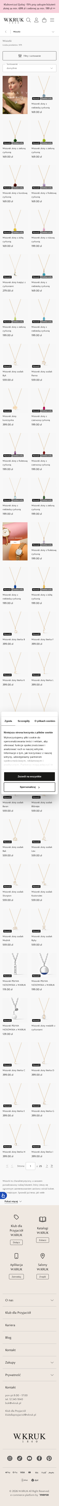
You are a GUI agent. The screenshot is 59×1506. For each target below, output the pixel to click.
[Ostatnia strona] (52, 1166)
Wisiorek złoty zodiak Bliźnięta (41, 804)
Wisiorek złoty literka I (42, 1151)
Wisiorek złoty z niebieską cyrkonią (40, 105)
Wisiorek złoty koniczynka (9, 418)
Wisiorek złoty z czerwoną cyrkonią (40, 418)
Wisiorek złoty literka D (42, 1070)
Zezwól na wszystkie (29, 776)
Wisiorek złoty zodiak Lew (41, 849)
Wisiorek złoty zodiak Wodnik (13, 938)
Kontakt (10, 1350)
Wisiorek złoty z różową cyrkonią (43, 239)
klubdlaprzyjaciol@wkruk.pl (20, 1414)
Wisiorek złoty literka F (42, 639)
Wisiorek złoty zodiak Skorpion (13, 893)
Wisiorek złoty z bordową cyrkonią (15, 195)
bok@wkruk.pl (13, 1403)
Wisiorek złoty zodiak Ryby (41, 938)
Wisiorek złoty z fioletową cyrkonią (43, 195)
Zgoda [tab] (8, 721)
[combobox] (29, 68)
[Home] (14, 21)
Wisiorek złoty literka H (14, 1151)
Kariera (10, 1325)
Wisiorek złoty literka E (14, 1111)
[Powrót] (6, 32)
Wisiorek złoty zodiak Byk (13, 373)
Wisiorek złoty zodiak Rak (13, 849)
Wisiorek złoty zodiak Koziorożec (41, 893)
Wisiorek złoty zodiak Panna (41, 373)
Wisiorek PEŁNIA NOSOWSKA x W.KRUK (14, 983)
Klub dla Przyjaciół (18, 1312)
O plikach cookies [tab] (45, 721)
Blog (8, 1337)
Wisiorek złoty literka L (42, 680)
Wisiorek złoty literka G (42, 1111)
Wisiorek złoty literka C (14, 1070)
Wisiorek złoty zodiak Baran (13, 804)
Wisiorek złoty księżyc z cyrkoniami (14, 284)
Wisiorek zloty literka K (14, 680)
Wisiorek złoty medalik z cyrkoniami (43, 1027)
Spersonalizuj (28, 787)
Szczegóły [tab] (24, 721)
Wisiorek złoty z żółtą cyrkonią (13, 239)
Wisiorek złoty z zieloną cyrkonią (14, 150)
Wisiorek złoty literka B (14, 639)
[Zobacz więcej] (53, 32)
